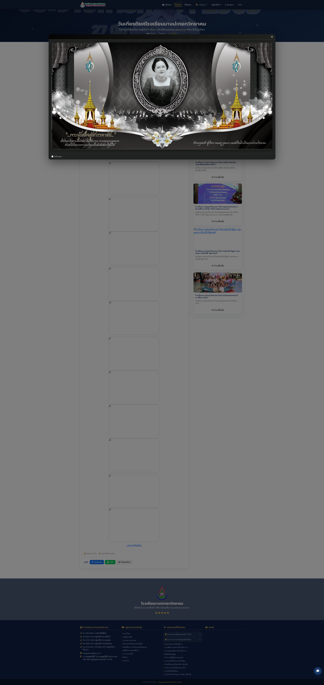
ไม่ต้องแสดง (58, 156)
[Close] (272, 37)
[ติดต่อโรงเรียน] (317, 671)
